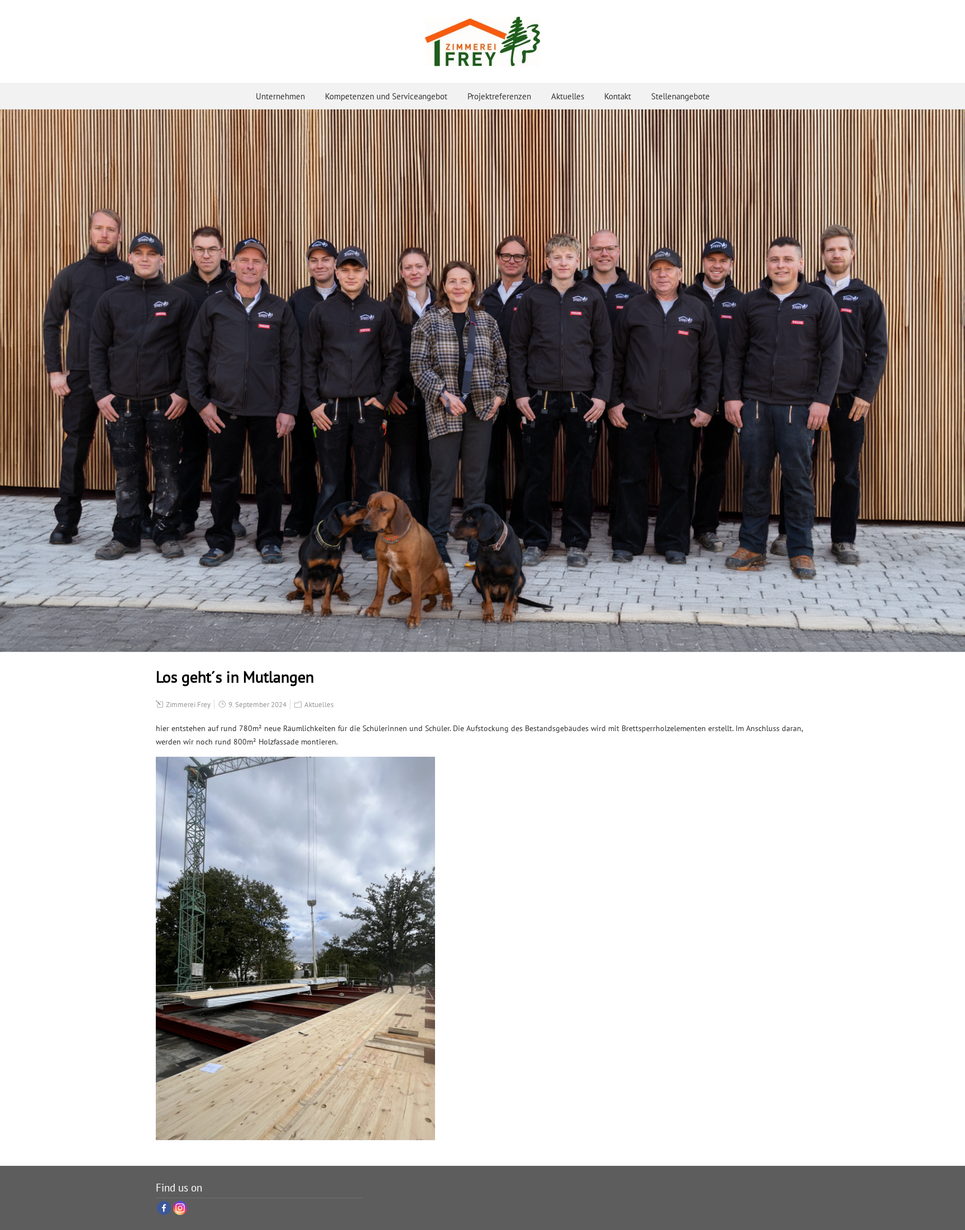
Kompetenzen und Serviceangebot (386, 96)
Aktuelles (567, 96)
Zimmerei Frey (188, 704)
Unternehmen (280, 96)
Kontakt (617, 96)
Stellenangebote (680, 96)
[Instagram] (180, 1208)
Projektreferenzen (499, 96)
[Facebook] (164, 1208)
